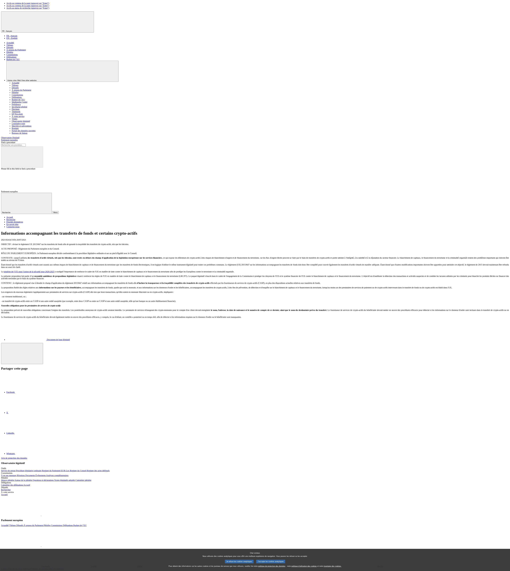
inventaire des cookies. (332, 566)
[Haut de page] (22, 353)
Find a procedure (8, 142)
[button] (41, 515)
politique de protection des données (271, 566)
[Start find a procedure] (22, 157)
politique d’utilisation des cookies (304, 566)
